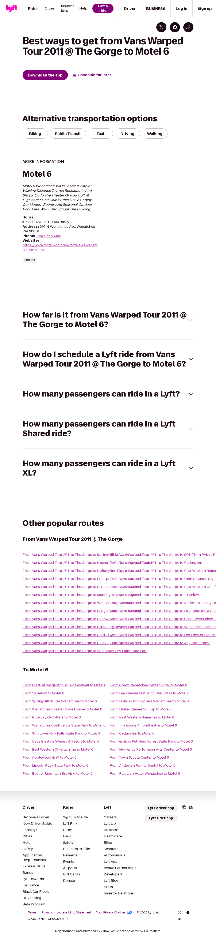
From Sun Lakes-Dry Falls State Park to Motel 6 (61, 733)
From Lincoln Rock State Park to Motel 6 (55, 765)
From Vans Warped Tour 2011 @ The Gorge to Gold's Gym (69, 634)
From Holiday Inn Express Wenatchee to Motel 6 (149, 701)
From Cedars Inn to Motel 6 (132, 733)
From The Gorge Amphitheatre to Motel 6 (143, 725)
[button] (108, 319)
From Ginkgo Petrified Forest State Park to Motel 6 (151, 741)
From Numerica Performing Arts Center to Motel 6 (151, 749)
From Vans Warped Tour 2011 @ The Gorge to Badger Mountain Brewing (81, 610)
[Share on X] (161, 27)
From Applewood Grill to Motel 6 (50, 757)
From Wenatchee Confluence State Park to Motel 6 (64, 725)
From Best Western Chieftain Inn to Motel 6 (58, 749)
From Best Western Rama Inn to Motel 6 (142, 717)
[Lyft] (12, 8)
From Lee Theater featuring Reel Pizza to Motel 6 (149, 693)
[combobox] (187, 807)
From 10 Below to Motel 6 (43, 693)
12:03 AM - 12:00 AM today (47, 222)
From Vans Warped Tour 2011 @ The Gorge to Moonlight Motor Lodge (79, 594)
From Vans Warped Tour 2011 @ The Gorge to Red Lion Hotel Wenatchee (82, 586)
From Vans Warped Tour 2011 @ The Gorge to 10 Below (154, 594)
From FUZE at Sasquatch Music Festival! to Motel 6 (64, 685)
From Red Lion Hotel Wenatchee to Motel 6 (145, 773)
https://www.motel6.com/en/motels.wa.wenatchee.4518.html (60, 247)
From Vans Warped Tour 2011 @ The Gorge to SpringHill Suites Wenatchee (83, 554)
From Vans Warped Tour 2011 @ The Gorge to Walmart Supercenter (77, 602)
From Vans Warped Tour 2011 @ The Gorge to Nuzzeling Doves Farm (78, 626)
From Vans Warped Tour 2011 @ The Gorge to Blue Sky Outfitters (75, 643)
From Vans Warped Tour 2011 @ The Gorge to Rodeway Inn (70, 618)
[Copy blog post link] (188, 27)
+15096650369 (48, 235)
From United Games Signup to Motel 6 (141, 709)
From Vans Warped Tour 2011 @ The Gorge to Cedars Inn (156, 562)
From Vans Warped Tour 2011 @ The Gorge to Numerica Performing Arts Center (88, 562)
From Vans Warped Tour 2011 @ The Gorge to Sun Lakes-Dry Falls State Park (85, 651)
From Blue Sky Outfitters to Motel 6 (52, 717)
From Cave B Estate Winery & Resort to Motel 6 (61, 741)
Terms (32, 912)
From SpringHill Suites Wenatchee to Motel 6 (60, 701)
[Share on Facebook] (175, 27)
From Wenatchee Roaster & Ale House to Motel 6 (62, 709)
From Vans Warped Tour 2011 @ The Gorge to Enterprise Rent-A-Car (78, 578)
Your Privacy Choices (111, 912)
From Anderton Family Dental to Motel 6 (143, 765)
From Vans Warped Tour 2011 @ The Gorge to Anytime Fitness (160, 643)
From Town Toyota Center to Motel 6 (139, 757)
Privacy (47, 912)
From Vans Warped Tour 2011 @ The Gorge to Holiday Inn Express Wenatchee (86, 570)
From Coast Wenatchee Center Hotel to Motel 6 (148, 685)
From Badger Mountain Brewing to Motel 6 (58, 773)
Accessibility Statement (74, 912)
